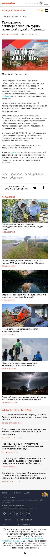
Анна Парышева (28, 34)
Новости (16, 17)
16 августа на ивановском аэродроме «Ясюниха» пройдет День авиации (19, 364)
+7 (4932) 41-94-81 (31, 3)
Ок (25, 553)
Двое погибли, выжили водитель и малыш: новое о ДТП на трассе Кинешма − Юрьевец (23, 262)
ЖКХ (25, 17)
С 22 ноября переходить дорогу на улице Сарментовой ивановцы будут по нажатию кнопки (25, 417)
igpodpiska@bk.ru (25, 520)
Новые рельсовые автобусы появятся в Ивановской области (21, 330)
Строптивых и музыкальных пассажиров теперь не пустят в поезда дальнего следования (24, 431)
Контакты (17, 493)
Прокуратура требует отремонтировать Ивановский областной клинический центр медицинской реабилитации (23, 461)
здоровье (16, 174)
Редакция (26, 493)
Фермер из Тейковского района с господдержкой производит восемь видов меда (22, 226)
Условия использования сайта (14, 505)
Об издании (6, 493)
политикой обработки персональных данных (22, 539)
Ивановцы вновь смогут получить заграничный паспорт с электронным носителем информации (22, 446)
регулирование (34, 174)
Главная (6, 17)
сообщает (6, 96)
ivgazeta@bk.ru (24, 525)
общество (16, 177)
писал (16, 152)
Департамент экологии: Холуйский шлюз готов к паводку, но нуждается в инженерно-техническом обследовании (24, 475)
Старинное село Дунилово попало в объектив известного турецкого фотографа (24, 296)
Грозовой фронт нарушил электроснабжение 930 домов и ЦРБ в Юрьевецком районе (24, 398)
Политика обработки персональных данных (19, 508)
